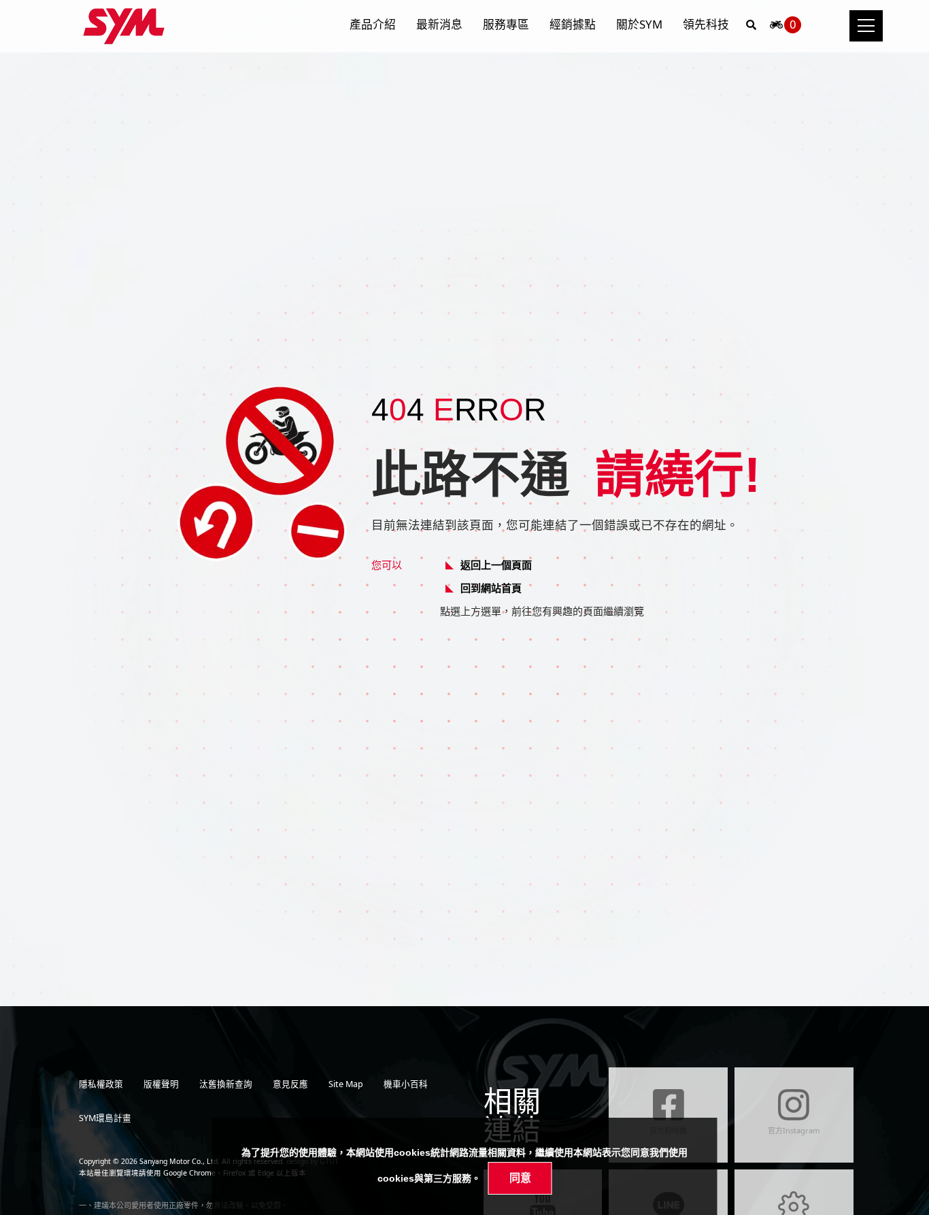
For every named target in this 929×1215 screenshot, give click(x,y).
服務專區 (506, 24)
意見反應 (290, 1084)
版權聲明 (161, 1084)
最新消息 (439, 24)
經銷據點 (573, 24)
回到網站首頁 (491, 588)
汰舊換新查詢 (225, 1084)
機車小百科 (406, 1084)
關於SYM (639, 24)
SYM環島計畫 (105, 1118)
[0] (776, 28)
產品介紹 (373, 24)
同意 (520, 1177)
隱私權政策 (101, 1084)
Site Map (345, 1084)
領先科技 (706, 24)
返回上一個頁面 (496, 564)
